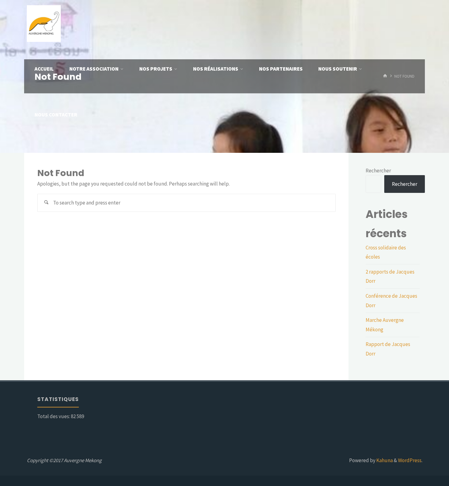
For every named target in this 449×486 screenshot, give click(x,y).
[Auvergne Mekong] (44, 23)
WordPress (410, 460)
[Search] (46, 203)
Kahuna (384, 460)
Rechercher (378, 170)
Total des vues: (54, 416)
